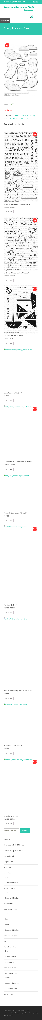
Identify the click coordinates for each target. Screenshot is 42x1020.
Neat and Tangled (10, 936)
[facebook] (34, 2)
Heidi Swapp (8, 867)
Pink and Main (9, 962)
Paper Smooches (10, 947)
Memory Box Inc (10, 903)
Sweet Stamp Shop (10, 973)
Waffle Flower (9, 994)
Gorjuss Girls (8, 862)
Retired (7, 924)
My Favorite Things (10, 909)
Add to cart (8, 212)
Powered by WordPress (11, 1013)
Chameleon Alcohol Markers (14, 845)
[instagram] (37, 2)
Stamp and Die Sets (23, 118)
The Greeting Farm (10, 989)
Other (7, 919)
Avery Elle (7, 839)
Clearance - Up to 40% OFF (22, 115)
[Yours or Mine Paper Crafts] (17, 8)
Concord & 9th (9, 856)
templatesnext (8, 1015)
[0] (30, 18)
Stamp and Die (10, 956)
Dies (6, 877)
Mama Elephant (9, 888)
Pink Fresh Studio (10, 968)
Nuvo (6, 941)
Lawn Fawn (8, 873)
